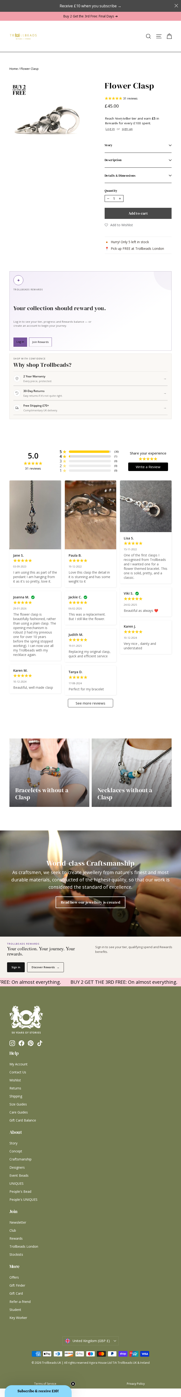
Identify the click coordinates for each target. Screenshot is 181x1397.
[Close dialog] (145, 636)
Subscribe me (120, 753)
